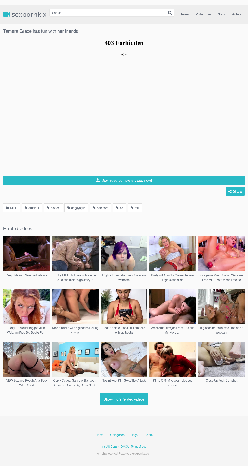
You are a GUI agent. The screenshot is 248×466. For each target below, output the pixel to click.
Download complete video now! (126, 180)
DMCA (125, 446)
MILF (13, 208)
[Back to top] (237, 455)
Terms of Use (138, 446)
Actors (236, 14)
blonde (55, 208)
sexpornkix (28, 14)
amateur (33, 208)
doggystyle (78, 208)
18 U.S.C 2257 (110, 446)
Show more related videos (124, 399)
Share (237, 191)
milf (136, 208)
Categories (203, 14)
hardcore (102, 208)
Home (185, 14)
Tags (221, 14)
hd (121, 208)
